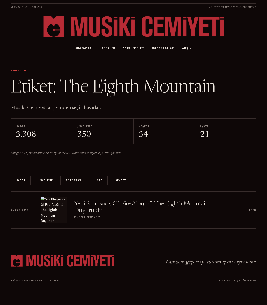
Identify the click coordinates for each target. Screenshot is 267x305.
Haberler (107, 48)
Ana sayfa (83, 48)
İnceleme (45, 180)
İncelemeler (133, 48)
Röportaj (73, 180)
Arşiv (187, 48)
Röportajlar (163, 48)
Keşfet (120, 180)
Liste (98, 180)
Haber (20, 180)
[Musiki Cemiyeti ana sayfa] (133, 26)
